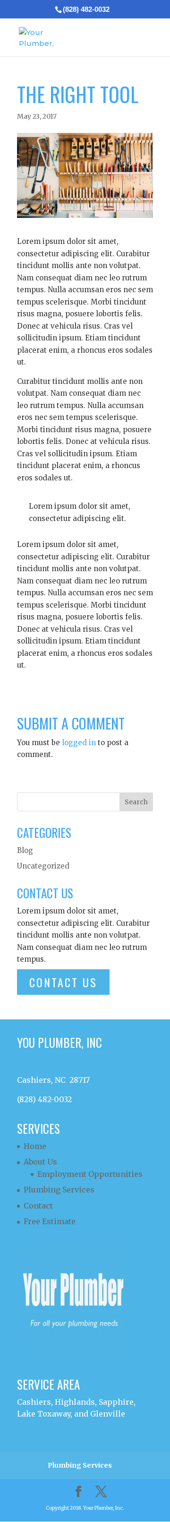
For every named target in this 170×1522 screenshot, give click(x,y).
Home (35, 1146)
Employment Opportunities (90, 1174)
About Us (40, 1161)
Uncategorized (43, 865)
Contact (38, 1205)
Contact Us (63, 982)
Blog (25, 850)
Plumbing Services (59, 1189)
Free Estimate (50, 1221)
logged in (79, 742)
